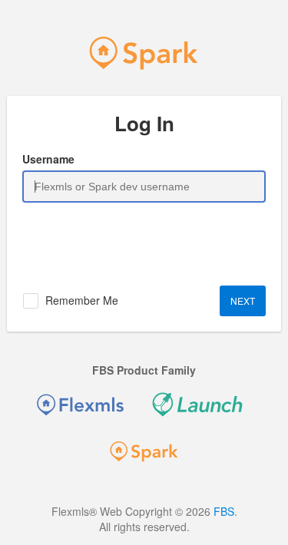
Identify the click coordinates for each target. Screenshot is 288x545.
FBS (224, 511)
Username (48, 159)
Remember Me (81, 300)
